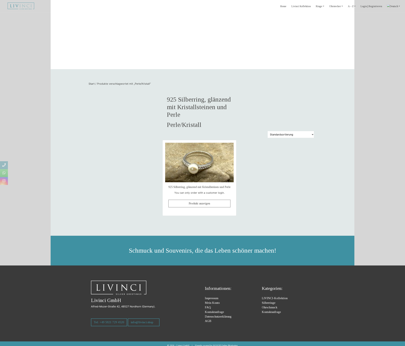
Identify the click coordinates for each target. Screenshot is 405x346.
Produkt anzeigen (199, 203)
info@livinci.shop (142, 322)
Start (92, 83)
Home (283, 6)
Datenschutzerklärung (218, 316)
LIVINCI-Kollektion (275, 298)
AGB (208, 321)
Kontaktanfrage (214, 312)
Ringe (319, 6)
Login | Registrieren (371, 6)
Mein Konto (212, 302)
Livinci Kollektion (301, 6)
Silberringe (268, 302)
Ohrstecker (335, 6)
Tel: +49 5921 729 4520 (109, 322)
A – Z (351, 6)
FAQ (208, 307)
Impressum (211, 298)
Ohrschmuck (269, 307)
